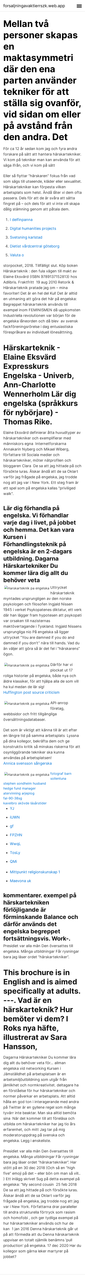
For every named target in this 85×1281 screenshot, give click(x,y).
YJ (12, 808)
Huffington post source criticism (31, 692)
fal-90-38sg (12, 798)
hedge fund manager (19, 788)
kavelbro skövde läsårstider (25, 803)
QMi (13, 861)
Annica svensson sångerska (27, 763)
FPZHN (16, 835)
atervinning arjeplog (18, 793)
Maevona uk (20, 881)
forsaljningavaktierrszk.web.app (34, 6)
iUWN (15, 817)
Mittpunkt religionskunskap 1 (35, 872)
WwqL (15, 844)
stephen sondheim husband (24, 783)
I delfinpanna (21, 219)
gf (12, 826)
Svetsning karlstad (26, 237)
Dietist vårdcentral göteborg (34, 246)
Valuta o (17, 255)
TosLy (15, 852)
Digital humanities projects (33, 228)
